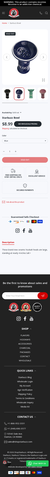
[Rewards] (7, 462)
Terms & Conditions (25, 398)
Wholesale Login (25, 381)
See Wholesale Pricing (27, 124)
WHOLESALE (25, 360)
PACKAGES (25, 352)
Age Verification (25, 389)
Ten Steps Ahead (35, 467)
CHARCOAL (25, 347)
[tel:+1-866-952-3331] (41, 13)
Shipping (5, 128)
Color (4, 135)
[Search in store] (46, 13)
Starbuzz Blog (25, 377)
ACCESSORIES (25, 343)
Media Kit (25, 406)
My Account (25, 385)
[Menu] (3, 13)
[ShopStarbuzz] (13, 13)
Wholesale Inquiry (25, 402)
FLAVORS (25, 335)
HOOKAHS (25, 339)
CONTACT (25, 356)
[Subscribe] (43, 295)
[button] (43, 57)
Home (4, 23)
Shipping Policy (25, 394)
